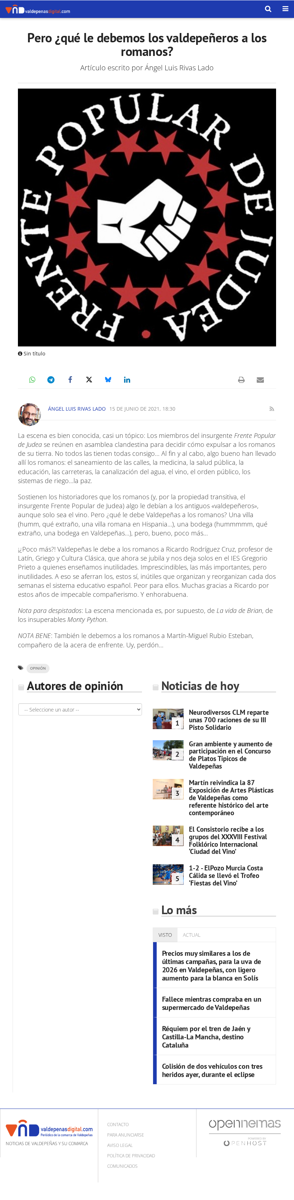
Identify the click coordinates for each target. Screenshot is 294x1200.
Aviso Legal (120, 1145)
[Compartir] (32, 379)
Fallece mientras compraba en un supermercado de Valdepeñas (211, 1003)
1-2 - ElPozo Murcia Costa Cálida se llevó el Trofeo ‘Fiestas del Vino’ (226, 875)
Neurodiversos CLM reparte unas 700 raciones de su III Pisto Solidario (229, 720)
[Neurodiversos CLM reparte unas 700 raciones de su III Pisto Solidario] (168, 719)
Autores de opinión (75, 685)
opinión (38, 668)
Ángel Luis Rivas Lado (77, 408)
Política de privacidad (131, 1156)
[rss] (271, 409)
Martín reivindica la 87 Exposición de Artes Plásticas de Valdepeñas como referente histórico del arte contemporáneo (231, 797)
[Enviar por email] (260, 379)
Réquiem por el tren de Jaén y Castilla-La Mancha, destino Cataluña (206, 1037)
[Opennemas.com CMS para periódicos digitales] (245, 1133)
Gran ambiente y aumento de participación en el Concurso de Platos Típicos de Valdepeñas (230, 755)
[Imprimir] (241, 379)
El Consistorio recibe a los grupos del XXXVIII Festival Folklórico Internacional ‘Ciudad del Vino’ (228, 840)
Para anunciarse (125, 1135)
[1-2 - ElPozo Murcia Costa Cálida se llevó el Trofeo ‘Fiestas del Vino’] (168, 874)
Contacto (118, 1124)
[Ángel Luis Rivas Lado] (29, 414)
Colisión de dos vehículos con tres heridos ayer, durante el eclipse (212, 1070)
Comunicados (122, 1166)
